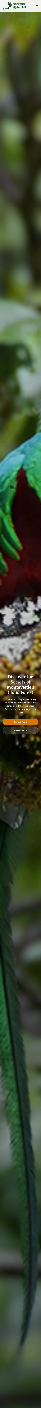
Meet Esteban (20, 730)
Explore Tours (20, 722)
